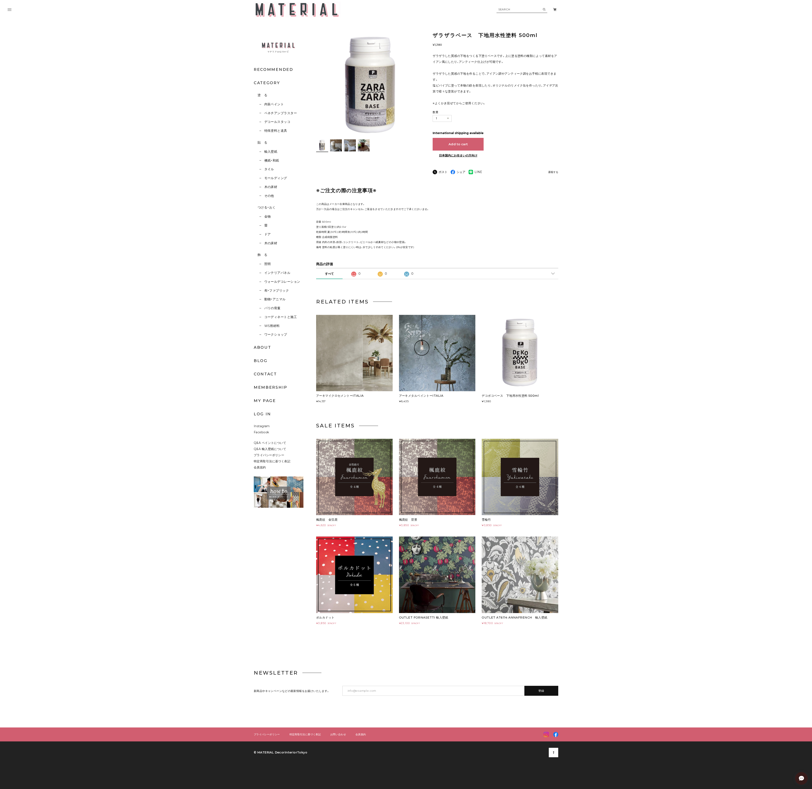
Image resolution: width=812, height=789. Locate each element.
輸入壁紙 (270, 152)
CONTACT (265, 374)
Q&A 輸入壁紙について (271, 449)
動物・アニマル (275, 299)
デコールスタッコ (277, 122)
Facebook (261, 432)
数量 (435, 112)
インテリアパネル (277, 273)
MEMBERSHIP (270, 387)
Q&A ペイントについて (273, 443)
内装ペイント (274, 104)
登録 (541, 690)
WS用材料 (272, 326)
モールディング (275, 178)
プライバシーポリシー (269, 455)
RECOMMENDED (273, 69)
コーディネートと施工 (280, 317)
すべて (329, 274)
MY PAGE (265, 400)
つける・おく (267, 207)
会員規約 (260, 467)
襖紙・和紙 (271, 160)
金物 (267, 216)
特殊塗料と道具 (275, 131)
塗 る (262, 95)
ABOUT (262, 347)
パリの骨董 (272, 308)
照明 (267, 264)
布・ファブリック (276, 290)
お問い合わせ (338, 734)
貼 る (262, 142)
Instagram (262, 426)
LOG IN (262, 414)
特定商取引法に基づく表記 (272, 461)
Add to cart (458, 144)
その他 (269, 196)
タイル (269, 169)
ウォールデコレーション (282, 282)
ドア (267, 234)
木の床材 (270, 187)
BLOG (260, 360)
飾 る (262, 255)
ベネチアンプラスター (280, 113)
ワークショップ (275, 334)
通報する (553, 172)
